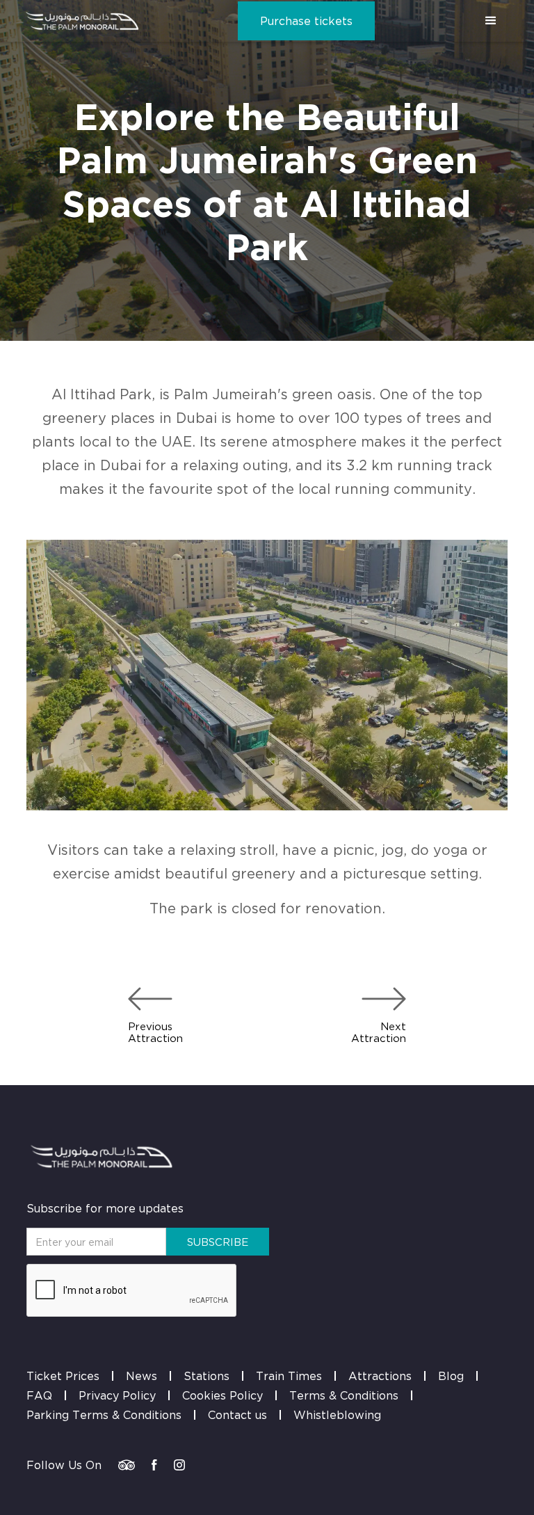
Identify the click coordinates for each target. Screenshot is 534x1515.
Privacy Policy (117, 1395)
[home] (82, 20)
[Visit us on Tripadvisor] (126, 1465)
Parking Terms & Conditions (103, 1415)
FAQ (39, 1395)
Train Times (289, 1376)
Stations (206, 1376)
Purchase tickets (306, 21)
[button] (491, 21)
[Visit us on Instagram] (179, 1464)
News (141, 1376)
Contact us (237, 1415)
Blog (451, 1376)
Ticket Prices (62, 1376)
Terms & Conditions (343, 1395)
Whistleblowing (337, 1415)
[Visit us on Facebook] (154, 1464)
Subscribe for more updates (105, 1208)
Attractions (380, 1376)
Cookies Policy (222, 1395)
